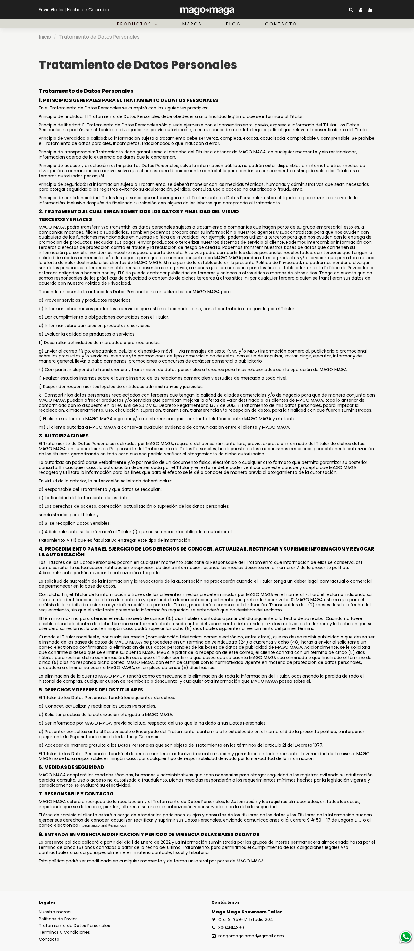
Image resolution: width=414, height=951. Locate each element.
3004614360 (231, 928)
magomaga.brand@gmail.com (251, 936)
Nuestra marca (55, 912)
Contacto (49, 939)
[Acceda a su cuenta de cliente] (360, 9)
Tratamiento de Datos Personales (74, 925)
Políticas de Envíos (58, 919)
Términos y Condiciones (64, 932)
